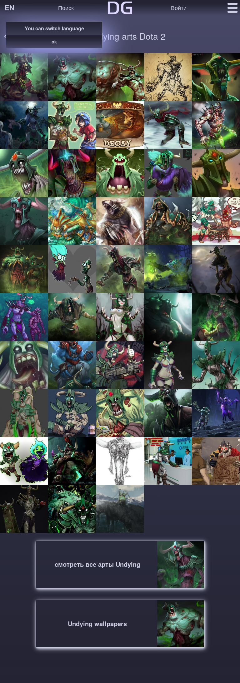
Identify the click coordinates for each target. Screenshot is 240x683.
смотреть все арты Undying (97, 564)
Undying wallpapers (97, 623)
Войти (179, 7)
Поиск (66, 7)
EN (9, 7)
